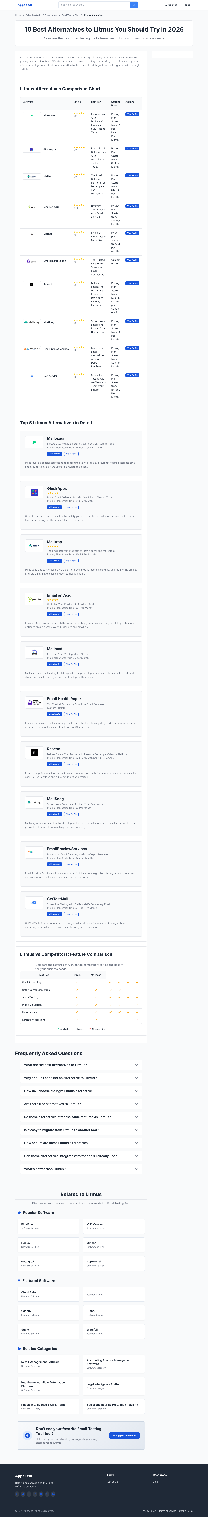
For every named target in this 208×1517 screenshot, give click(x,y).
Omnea (91, 1243)
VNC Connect (96, 1224)
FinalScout (28, 1224)
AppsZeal (25, 5)
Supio (25, 1329)
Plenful (91, 1310)
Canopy (26, 1310)
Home (18, 15)
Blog (187, 4)
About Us (112, 1481)
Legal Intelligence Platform (104, 1384)
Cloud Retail (29, 1292)
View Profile (71, 454)
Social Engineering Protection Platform (112, 1404)
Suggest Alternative (125, 1435)
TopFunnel (94, 1261)
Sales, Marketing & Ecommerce (41, 15)
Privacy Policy (149, 1511)
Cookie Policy (186, 1511)
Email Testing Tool (70, 15)
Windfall (92, 1329)
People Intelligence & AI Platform (43, 1404)
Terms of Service (167, 1511)
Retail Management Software (40, 1362)
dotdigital (27, 1261)
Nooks (25, 1243)
